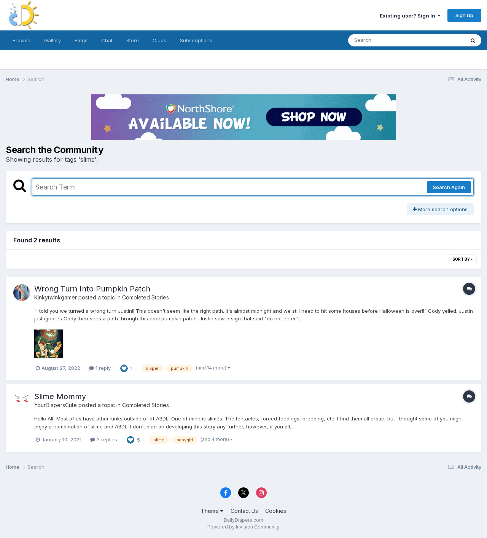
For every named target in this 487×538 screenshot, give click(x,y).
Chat (107, 40)
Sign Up (464, 15)
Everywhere (441, 40)
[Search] (473, 40)
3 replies (106, 439)
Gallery (52, 40)
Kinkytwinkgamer (55, 297)
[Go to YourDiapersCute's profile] (21, 400)
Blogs (81, 40)
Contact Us (244, 511)
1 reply (102, 368)
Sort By (461, 259)
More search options (442, 209)
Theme (210, 511)
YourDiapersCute (55, 405)
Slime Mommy (60, 396)
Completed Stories (145, 297)
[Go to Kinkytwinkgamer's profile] (21, 292)
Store (132, 40)
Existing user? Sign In (409, 16)
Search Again (449, 187)
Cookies (275, 511)
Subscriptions (196, 40)
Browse (21, 40)
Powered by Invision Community (243, 527)
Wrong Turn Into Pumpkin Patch (92, 288)
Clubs (159, 40)
